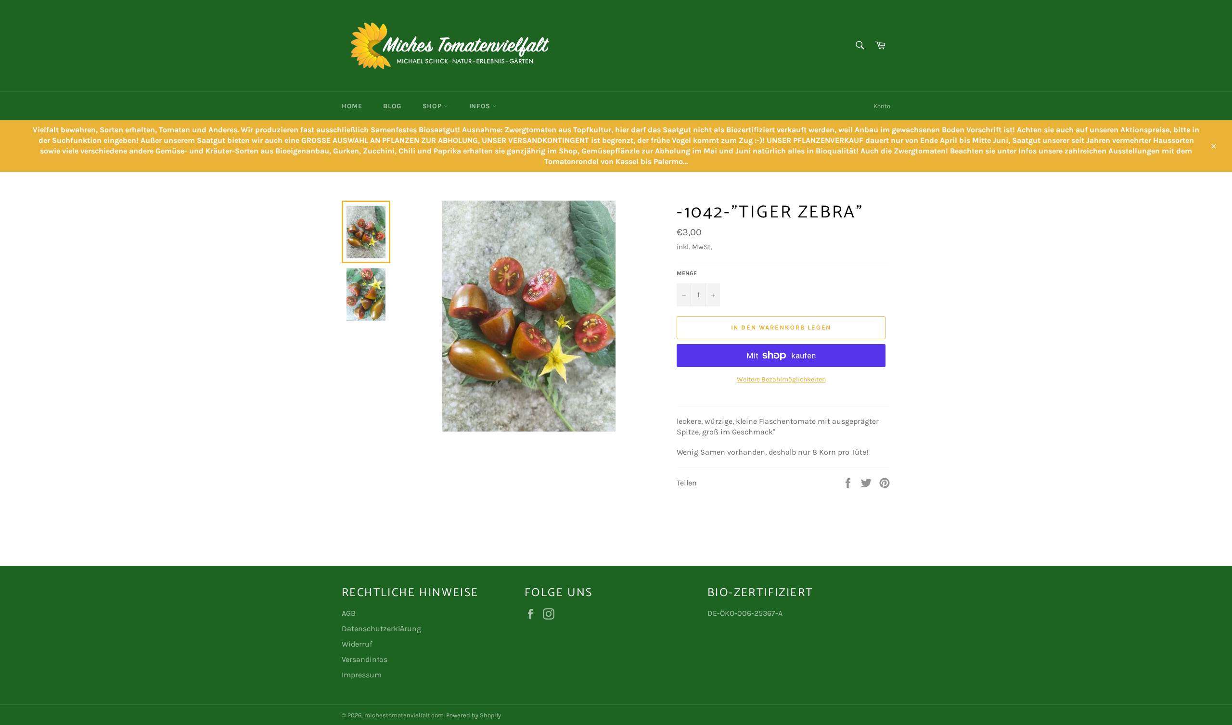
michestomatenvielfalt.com (404, 715)
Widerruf (357, 644)
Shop (433, 106)
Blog (392, 106)
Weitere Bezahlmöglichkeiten (781, 379)
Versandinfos (364, 659)
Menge (687, 273)
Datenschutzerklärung (381, 628)
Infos (481, 106)
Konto (881, 106)
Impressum (362, 674)
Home (352, 106)
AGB (349, 613)
